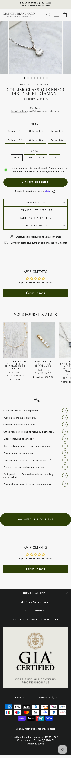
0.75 (41, 157)
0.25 (16, 157)
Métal (35, 124)
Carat (35, 150)
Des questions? (35, 225)
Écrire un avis (35, 293)
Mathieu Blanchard (35, 84)
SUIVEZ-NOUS (34, 610)
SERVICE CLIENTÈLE (34, 601)
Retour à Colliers (38, 519)
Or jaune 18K (15, 140)
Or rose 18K (57, 140)
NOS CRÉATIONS (34, 592)
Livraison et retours (35, 210)
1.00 (54, 157)
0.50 (29, 157)
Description (35, 202)
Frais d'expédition (19, 111)
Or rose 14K (57, 130)
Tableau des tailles (35, 217)
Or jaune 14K (15, 130)
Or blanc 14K (36, 130)
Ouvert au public (35, 743)
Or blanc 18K (36, 140)
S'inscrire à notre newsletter (34, 619)
